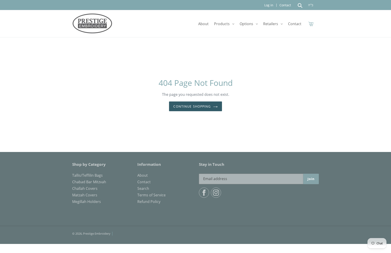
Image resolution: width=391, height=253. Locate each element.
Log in (268, 5)
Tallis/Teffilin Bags (87, 175)
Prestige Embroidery (96, 233)
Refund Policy (148, 201)
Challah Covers (85, 188)
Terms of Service (151, 195)
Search (143, 188)
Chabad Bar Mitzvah (89, 181)
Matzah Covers (84, 195)
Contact (285, 5)
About (142, 175)
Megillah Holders (86, 201)
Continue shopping (192, 106)
